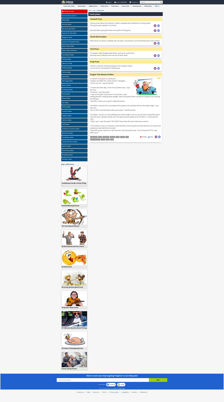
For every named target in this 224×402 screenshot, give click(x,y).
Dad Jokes (65, 76)
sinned (103, 139)
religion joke (94, 137)
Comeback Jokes (68, 55)
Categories (125, 392)
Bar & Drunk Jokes (68, 29)
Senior (125, 6)
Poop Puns (94, 62)
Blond (148, 6)
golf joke (112, 137)
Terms (104, 392)
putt (127, 137)
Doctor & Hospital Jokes (70, 42)
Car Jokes (65, 103)
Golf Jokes (65, 124)
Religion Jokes (67, 37)
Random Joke (69, 11)
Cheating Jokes (67, 90)
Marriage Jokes (67, 81)
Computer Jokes (68, 137)
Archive (134, 392)
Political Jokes (67, 68)
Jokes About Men (68, 46)
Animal (82, 6)
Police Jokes (66, 72)
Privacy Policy (121, 388)
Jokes (89, 10)
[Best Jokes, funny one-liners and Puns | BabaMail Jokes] (67, 2)
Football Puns (96, 19)
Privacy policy (114, 392)
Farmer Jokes (66, 120)
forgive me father (95, 139)
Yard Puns (94, 49)
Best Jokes (65, 20)
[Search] (161, 2)
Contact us (135, 2)
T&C (115, 388)
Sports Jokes (66, 146)
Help (88, 392)
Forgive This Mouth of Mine (102, 74)
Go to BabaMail (121, 2)
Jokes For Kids (67, 63)
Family (104, 6)
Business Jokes (67, 133)
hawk (117, 137)
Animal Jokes (66, 24)
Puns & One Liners (69, 6)
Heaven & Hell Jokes (69, 33)
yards (107, 139)
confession (106, 137)
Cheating (136, 6)
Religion (93, 6)
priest (100, 137)
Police (115, 6)
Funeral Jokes (67, 111)
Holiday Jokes (67, 159)
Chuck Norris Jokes (98, 37)
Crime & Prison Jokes (69, 142)
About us (96, 392)
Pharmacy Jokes (68, 150)
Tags (94, 10)
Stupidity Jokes (67, 155)
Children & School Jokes (70, 129)
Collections (143, 392)
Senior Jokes (66, 85)
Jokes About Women (69, 50)
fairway (122, 137)
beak (112, 139)
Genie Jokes (66, 107)
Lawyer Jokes (66, 116)
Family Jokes (66, 59)
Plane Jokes (66, 98)
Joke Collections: (67, 164)
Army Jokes (66, 94)
